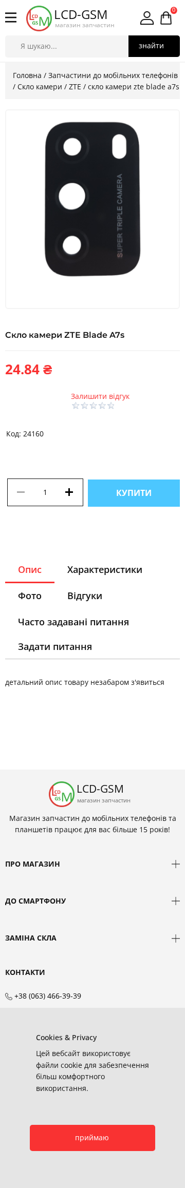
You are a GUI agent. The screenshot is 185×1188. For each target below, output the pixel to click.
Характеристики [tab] (104, 569)
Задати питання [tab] (55, 646)
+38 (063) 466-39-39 (47, 996)
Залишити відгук (100, 396)
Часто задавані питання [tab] (73, 622)
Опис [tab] (30, 569)
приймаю (92, 1137)
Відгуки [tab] (84, 595)
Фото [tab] (30, 595)
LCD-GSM (81, 14)
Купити (134, 493)
